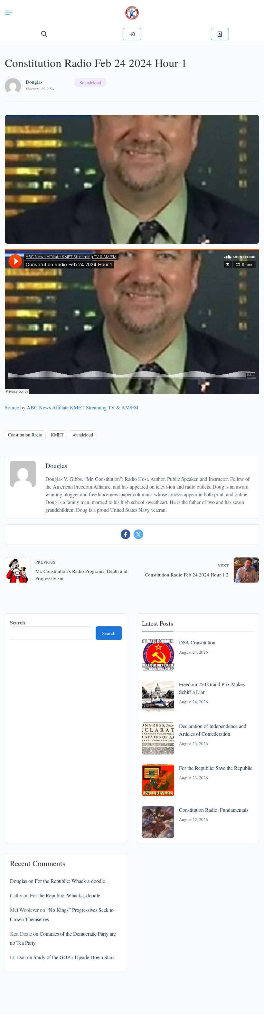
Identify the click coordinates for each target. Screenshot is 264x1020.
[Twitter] (138, 534)
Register (220, 34)
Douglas (34, 82)
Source (12, 407)
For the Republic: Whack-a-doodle (70, 880)
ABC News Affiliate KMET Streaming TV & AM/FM (82, 407)
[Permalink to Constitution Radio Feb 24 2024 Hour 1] (132, 179)
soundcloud (82, 435)
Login (132, 34)
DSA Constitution (197, 642)
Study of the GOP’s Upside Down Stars (73, 957)
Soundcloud (90, 83)
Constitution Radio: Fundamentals (213, 809)
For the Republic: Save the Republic (215, 767)
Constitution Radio (25, 435)
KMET (57, 435)
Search (17, 622)
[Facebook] (125, 534)
